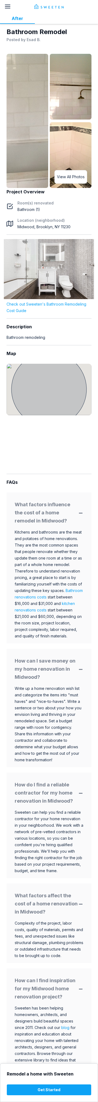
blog (65, 1027)
